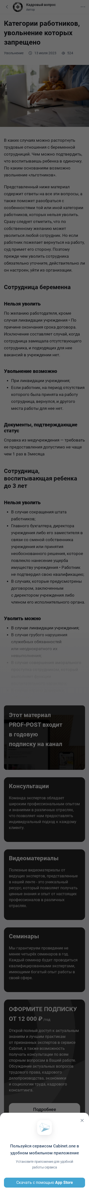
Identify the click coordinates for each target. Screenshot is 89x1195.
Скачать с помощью (44, 1182)
